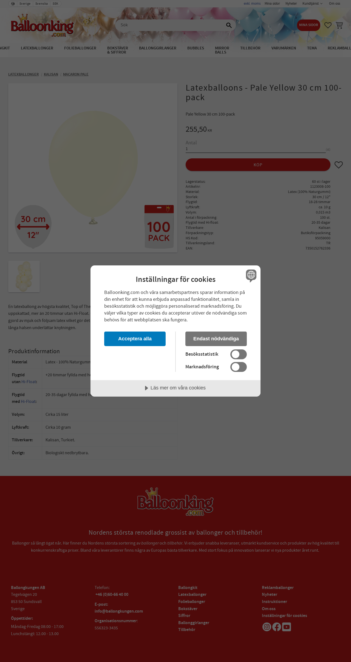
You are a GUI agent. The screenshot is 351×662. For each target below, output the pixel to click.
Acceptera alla (135, 338)
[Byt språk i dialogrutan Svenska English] (250, 275)
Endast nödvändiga (216, 338)
